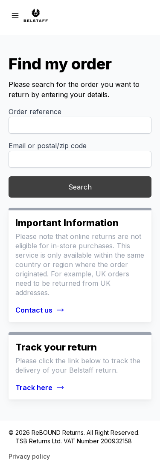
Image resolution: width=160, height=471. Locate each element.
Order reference (35, 111)
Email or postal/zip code (48, 145)
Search (80, 187)
